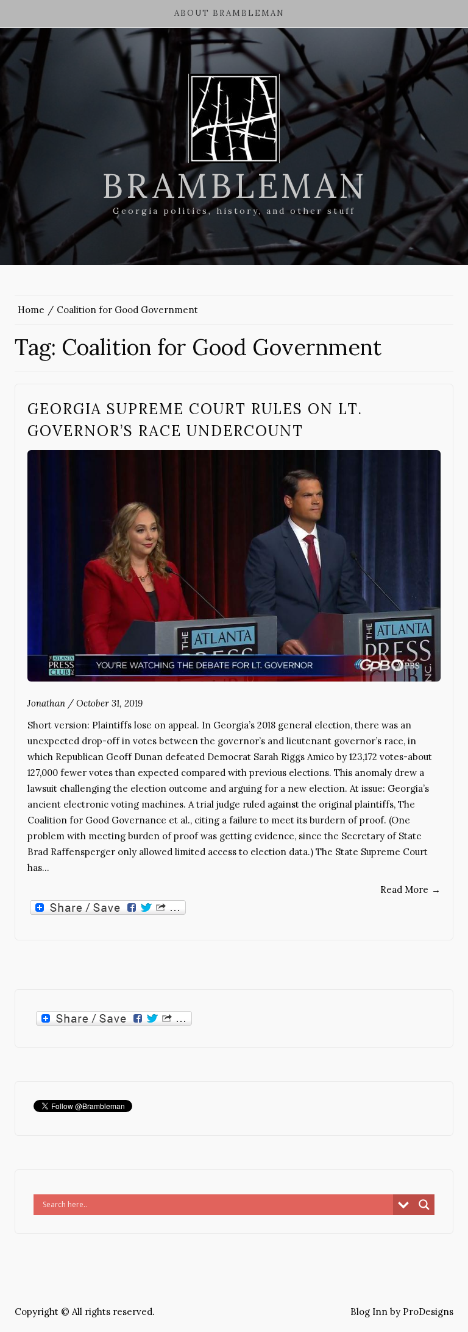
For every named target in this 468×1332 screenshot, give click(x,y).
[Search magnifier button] (424, 1204)
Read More (410, 889)
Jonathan (46, 703)
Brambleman (234, 185)
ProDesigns (428, 1311)
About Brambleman (229, 13)
